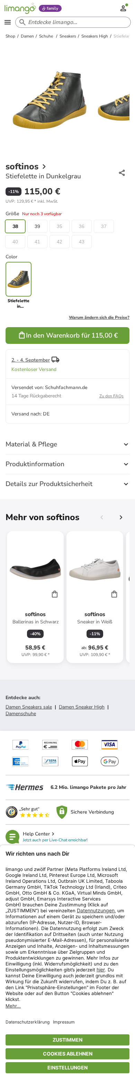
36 (81, 226)
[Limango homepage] (20, 8)
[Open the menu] (7, 22)
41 (37, 241)
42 (59, 241)
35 (59, 226)
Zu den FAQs (111, 396)
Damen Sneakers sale (29, 707)
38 (15, 226)
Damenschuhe (21, 713)
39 (37, 226)
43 (81, 241)
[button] (32, 201)
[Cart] (54, 594)
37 (104, 226)
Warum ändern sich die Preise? (99, 317)
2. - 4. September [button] (30, 360)
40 (15, 241)
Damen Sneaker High (82, 707)
